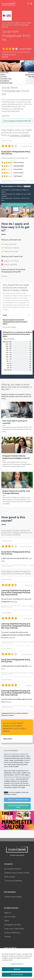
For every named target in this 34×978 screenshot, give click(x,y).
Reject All (17, 969)
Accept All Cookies (17, 974)
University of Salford (13, 23)
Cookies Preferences (12, 933)
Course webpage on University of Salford (16, 121)
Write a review (7, 738)
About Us (7, 913)
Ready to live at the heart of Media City (16, 754)
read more (6, 116)
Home (4, 23)
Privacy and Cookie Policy (14, 929)
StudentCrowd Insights (13, 897)
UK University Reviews (12, 869)
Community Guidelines (13, 881)
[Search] (28, 3)
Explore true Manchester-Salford (18, 799)
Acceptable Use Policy (12, 925)
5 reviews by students (25, 49)
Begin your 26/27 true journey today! (17, 204)
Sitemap (7, 937)
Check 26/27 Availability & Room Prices (18, 806)
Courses (23, 23)
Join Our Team (10, 917)
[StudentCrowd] (8, 3)
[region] (17, 963)
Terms (6, 921)
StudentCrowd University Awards (16, 873)
